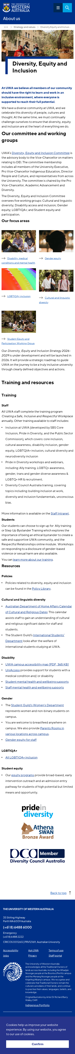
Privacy (32, 955)
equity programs (22, 775)
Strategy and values (24, 27)
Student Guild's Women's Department (37, 705)
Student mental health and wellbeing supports (37, 682)
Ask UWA (33, 950)
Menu (58, 7)
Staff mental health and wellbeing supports (34, 687)
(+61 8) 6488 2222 (13, 936)
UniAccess (12, 670)
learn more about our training (33, 560)
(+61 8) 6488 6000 (17, 927)
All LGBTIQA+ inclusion (21, 757)
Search (67, 7)
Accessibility (10, 950)
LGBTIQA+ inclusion (19, 296)
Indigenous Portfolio (37, 1005)
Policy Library (41, 589)
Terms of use (56, 950)
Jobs (6, 955)
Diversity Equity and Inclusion (56, 27)
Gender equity (53, 258)
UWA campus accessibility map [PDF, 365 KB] (37, 664)
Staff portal (55, 955)
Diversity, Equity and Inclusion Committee (41, 153)
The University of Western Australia (28, 909)
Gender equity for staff (21, 740)
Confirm (37, 1044)
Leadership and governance (6, 27)
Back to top (58, 893)
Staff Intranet (60, 513)
